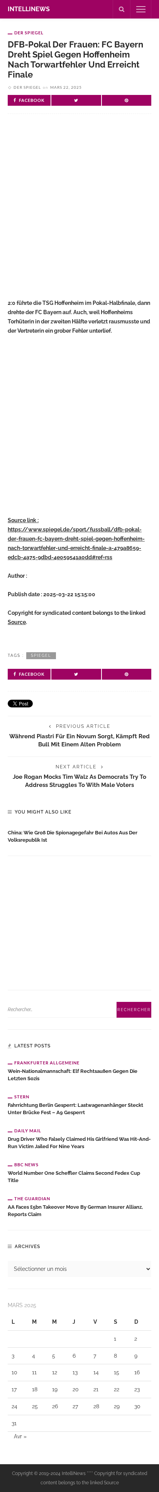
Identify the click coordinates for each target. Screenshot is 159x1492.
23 (137, 1389)
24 (14, 1406)
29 (117, 1406)
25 (35, 1406)
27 (75, 1406)
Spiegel (41, 655)
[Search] (121, 9)
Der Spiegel (29, 32)
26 (55, 1406)
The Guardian (32, 1198)
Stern (21, 1096)
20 (76, 1389)
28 (96, 1406)
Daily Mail (27, 1130)
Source (17, 622)
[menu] (140, 9)
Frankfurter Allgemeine (47, 1062)
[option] (79, 835)
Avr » (20, 1436)
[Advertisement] (79, 212)
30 (137, 1406)
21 (95, 1389)
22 (116, 1389)
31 (14, 1423)
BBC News (26, 1164)
